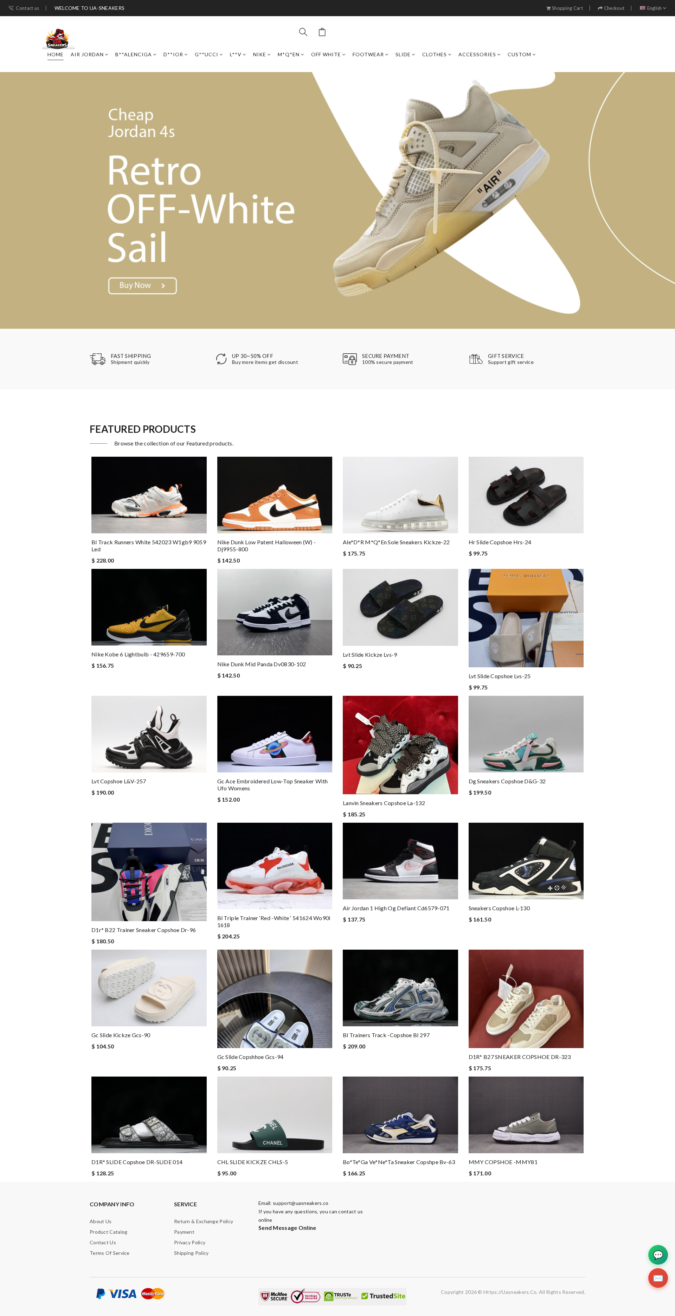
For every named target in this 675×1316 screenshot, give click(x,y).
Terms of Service (110, 1253)
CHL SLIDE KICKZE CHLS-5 (252, 1161)
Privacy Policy (189, 1242)
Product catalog (109, 1232)
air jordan (87, 54)
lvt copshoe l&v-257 (118, 781)
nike (259, 54)
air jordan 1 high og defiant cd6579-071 (396, 908)
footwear (368, 54)
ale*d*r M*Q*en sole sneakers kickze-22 (396, 542)
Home (55, 54)
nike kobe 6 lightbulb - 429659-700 (138, 654)
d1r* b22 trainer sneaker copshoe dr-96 (143, 929)
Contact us (27, 8)
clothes (434, 54)
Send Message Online (287, 1227)
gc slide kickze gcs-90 (120, 1035)
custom (519, 54)
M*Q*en (289, 54)
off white (326, 54)
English (654, 8)
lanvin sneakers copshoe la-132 (384, 803)
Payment (184, 1232)
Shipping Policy (191, 1253)
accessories (477, 54)
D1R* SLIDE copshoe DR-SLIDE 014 (136, 1161)
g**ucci (206, 54)
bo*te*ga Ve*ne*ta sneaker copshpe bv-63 (399, 1161)
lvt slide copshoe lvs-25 (500, 676)
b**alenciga (133, 54)
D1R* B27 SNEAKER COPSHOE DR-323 (520, 1056)
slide (403, 54)
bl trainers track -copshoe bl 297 (386, 1035)
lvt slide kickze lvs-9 (370, 654)
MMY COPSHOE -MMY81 (503, 1161)
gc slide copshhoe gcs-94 (250, 1056)
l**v (236, 54)
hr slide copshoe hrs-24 (500, 542)
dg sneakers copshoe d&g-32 (507, 781)
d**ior (173, 54)
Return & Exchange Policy (203, 1221)
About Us (100, 1221)
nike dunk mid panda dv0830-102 (261, 664)
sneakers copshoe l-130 (499, 908)
